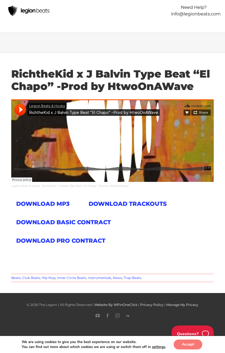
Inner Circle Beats (71, 278)
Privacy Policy (152, 305)
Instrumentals (99, 278)
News (117, 278)
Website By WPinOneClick (115, 305)
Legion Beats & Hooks (25, 185)
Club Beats (31, 278)
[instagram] (117, 315)
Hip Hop (48, 278)
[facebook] (107, 315)
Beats (16, 278)
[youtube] (97, 315)
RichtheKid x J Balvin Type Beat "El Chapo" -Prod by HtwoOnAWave (85, 185)
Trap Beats (132, 278)
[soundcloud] (127, 315)
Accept (188, 344)
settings (158, 346)
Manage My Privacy (182, 305)
